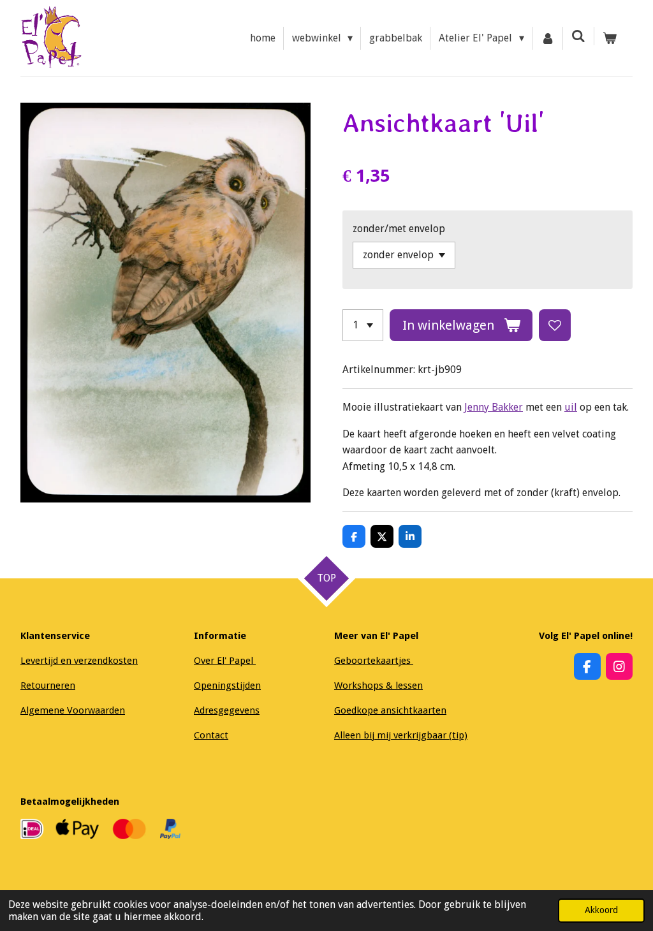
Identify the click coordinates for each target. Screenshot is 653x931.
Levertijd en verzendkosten (79, 660)
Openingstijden (227, 685)
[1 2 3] (362, 325)
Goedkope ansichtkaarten (390, 710)
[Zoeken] (578, 36)
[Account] (547, 38)
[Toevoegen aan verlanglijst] (555, 325)
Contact (211, 735)
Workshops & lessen (378, 685)
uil (570, 407)
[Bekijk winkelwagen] (609, 38)
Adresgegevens (227, 710)
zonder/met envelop (399, 229)
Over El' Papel (225, 660)
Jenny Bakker (493, 407)
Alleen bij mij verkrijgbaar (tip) (400, 735)
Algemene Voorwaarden (72, 710)
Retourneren (47, 685)
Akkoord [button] (601, 910)
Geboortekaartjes (373, 660)
